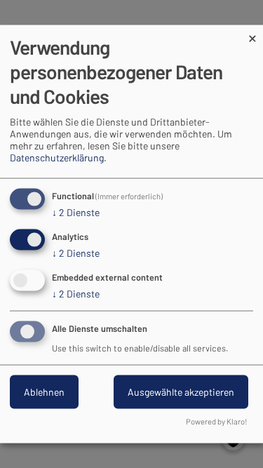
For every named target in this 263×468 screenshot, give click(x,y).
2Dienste (76, 212)
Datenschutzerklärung (57, 157)
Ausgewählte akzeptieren (181, 391)
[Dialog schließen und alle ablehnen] (252, 33)
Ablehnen (44, 391)
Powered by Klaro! (217, 421)
